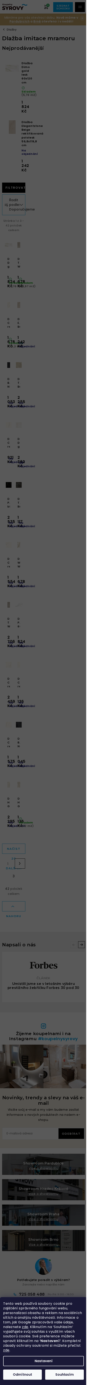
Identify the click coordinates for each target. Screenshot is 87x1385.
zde (25, 1326)
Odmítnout (22, 1374)
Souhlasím (64, 1374)
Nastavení (44, 1361)
